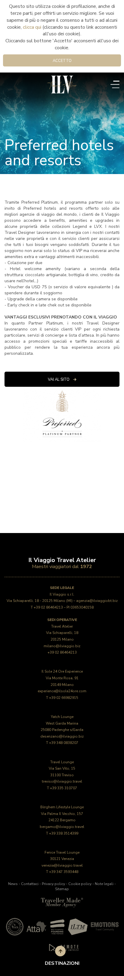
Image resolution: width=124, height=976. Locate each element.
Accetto (62, 60)
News (13, 883)
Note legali (104, 883)
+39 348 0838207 (63, 742)
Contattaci (30, 883)
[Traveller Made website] (62, 902)
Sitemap (62, 889)
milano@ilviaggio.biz (62, 646)
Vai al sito (59, 379)
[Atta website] (36, 926)
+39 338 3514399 (63, 833)
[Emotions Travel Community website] (104, 926)
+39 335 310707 (63, 788)
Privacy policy (53, 883)
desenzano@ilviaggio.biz (62, 736)
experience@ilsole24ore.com (62, 691)
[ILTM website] (78, 926)
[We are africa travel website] (57, 926)
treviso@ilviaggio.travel (62, 781)
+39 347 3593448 (63, 871)
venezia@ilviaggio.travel (62, 865)
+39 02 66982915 (63, 697)
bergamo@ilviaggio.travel (62, 826)
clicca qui (32, 27)
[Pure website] (14, 927)
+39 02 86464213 (48, 607)
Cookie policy (79, 883)
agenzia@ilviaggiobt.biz (97, 600)
